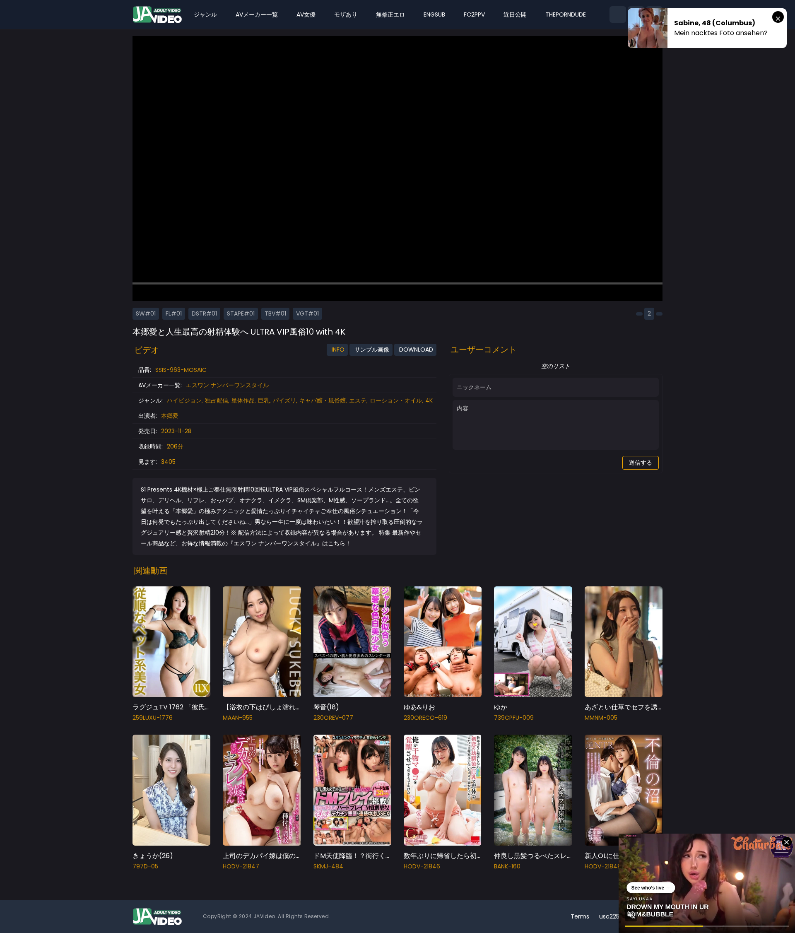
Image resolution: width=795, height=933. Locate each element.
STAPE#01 (241, 313)
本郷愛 (169, 416)
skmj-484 (328, 866)
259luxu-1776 (152, 718)
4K (429, 400)
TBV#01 (275, 313)
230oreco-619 (425, 718)
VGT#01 (307, 313)
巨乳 (264, 400)
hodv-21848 (603, 866)
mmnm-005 (601, 718)
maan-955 (238, 718)
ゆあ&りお (419, 707)
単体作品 (243, 400)
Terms (580, 916)
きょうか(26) (152, 856)
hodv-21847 (241, 866)
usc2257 (611, 916)
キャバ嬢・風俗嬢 (322, 400)
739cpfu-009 (514, 718)
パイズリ (284, 400)
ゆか (500, 707)
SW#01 (146, 313)
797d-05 (145, 866)
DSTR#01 (204, 313)
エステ (357, 400)
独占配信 (216, 400)
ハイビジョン (184, 400)
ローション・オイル (396, 400)
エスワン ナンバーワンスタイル (227, 385)
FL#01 (174, 313)
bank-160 (507, 866)
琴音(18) (326, 707)
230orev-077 (333, 718)
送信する (640, 462)
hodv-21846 (422, 866)
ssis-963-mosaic (181, 370)
